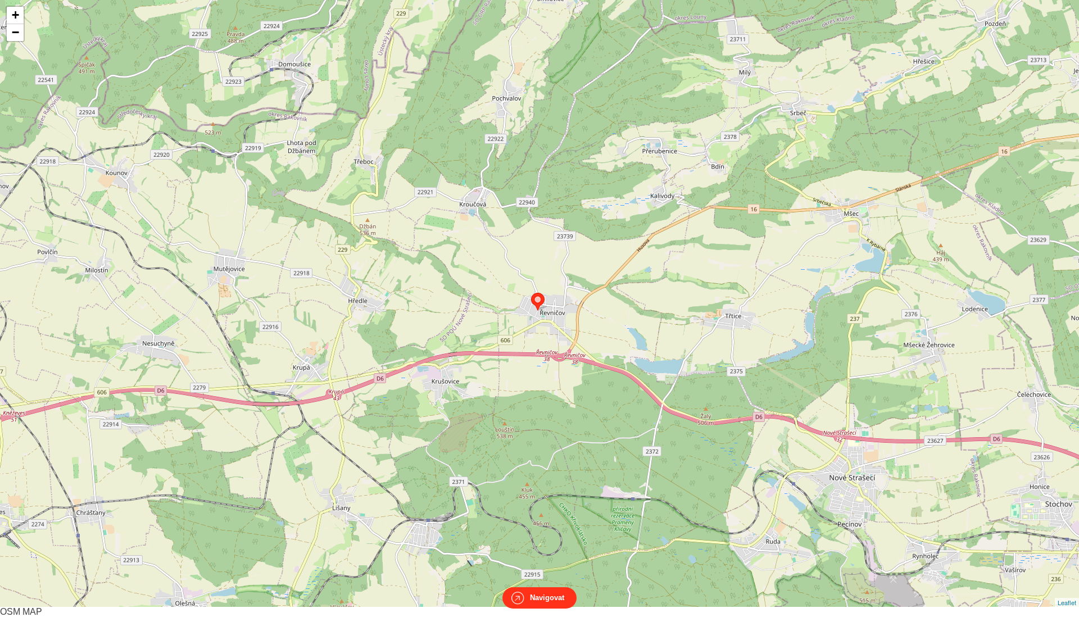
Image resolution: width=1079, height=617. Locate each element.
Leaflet (1067, 602)
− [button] (15, 32)
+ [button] (15, 15)
